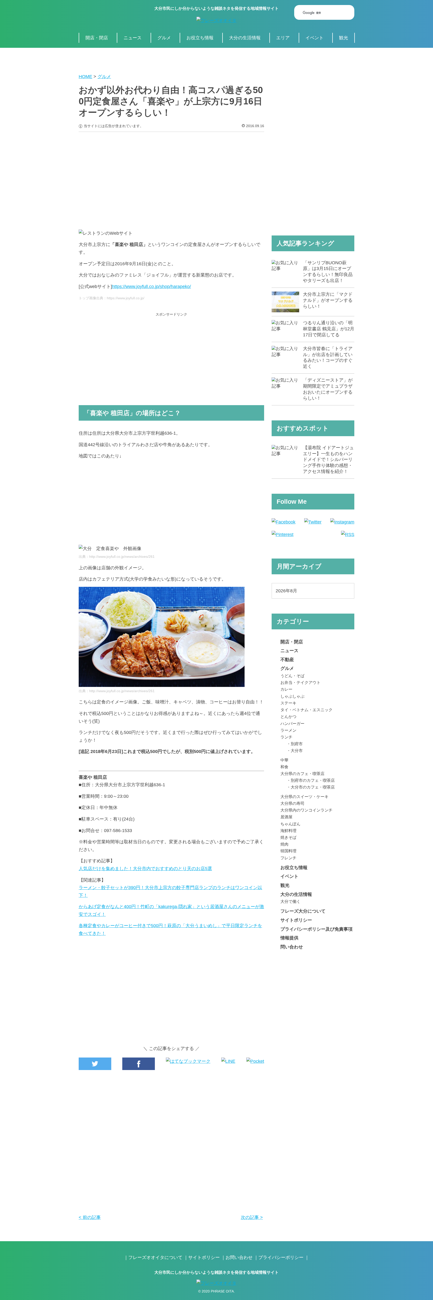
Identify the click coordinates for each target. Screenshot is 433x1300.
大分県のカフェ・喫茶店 (302, 773)
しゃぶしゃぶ (292, 696)
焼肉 (284, 844)
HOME (85, 76)
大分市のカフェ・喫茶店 (313, 787)
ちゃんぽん (290, 824)
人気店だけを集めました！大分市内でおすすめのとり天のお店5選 (145, 868)
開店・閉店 (96, 37)
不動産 (287, 659)
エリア (283, 37)
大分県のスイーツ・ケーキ (304, 796)
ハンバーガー (292, 723)
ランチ (286, 737)
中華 (284, 760)
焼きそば (288, 837)
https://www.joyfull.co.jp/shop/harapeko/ (151, 286)
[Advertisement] (171, 177)
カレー (286, 689)
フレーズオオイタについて (155, 1257)
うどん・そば (292, 675)
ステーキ (288, 703)
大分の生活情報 (245, 37)
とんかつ (288, 716)
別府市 (297, 743)
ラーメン (288, 730)
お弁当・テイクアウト (300, 682)
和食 (284, 766)
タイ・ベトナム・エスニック (306, 709)
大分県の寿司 (292, 803)
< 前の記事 (90, 1217)
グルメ (164, 37)
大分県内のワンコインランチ (306, 810)
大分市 (297, 750)
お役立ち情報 (199, 37)
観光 (343, 37)
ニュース (133, 37)
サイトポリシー (296, 920)
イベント (314, 37)
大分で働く (290, 901)
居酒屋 (286, 817)
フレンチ (288, 858)
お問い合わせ (239, 1257)
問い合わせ (291, 946)
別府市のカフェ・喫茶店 (313, 780)
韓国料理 (288, 851)
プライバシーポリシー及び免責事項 (316, 929)
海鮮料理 (288, 830)
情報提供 (289, 937)
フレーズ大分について (303, 911)
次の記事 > (252, 1217)
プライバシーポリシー (280, 1257)
